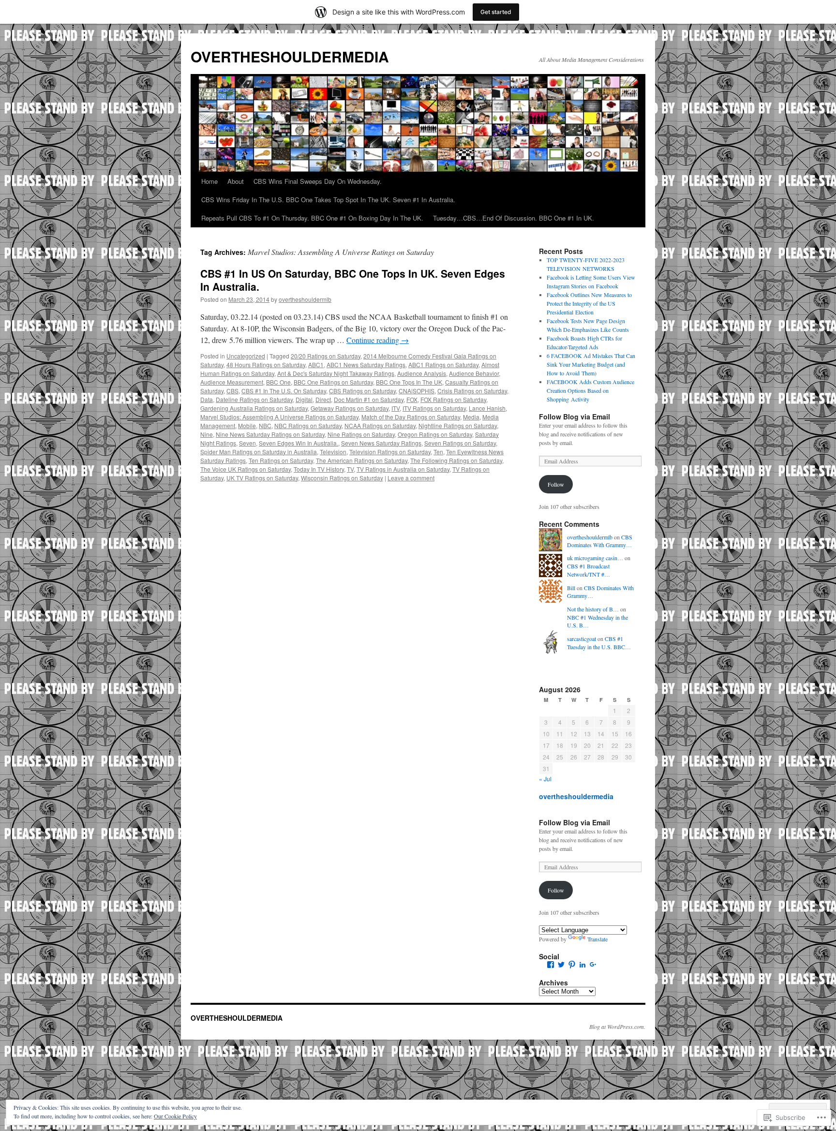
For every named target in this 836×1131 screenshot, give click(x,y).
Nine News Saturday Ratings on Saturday (270, 434)
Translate (597, 939)
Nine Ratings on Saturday (361, 434)
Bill (571, 588)
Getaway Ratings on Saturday (349, 408)
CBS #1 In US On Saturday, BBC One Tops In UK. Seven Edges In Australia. (352, 280)
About (235, 181)
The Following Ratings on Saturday (456, 460)
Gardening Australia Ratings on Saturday (254, 408)
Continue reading (377, 340)
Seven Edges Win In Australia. (298, 443)
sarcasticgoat (581, 638)
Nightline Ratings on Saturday (457, 425)
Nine (206, 434)
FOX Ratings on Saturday (453, 399)
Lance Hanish (487, 408)
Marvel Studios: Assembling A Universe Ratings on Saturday (279, 417)
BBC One (278, 382)
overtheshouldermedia (576, 796)
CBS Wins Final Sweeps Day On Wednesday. (318, 181)
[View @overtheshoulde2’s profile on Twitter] (561, 964)
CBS (232, 391)
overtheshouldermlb (305, 299)
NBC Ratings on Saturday (308, 425)
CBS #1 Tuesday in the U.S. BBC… (599, 643)
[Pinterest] (572, 964)
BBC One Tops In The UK (409, 382)
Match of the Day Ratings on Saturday (410, 417)
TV (350, 469)
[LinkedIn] (582, 964)
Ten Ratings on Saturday (281, 460)
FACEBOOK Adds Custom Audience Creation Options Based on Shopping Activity (590, 390)
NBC (265, 425)
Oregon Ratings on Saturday (435, 434)
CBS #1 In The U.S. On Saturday (283, 391)
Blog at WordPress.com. (617, 1026)
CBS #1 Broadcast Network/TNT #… (588, 570)
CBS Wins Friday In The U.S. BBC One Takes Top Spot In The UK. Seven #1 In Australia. (328, 199)
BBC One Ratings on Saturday (333, 382)
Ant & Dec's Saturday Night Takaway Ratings (335, 373)
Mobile (247, 425)
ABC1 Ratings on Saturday (443, 364)
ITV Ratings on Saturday (434, 408)
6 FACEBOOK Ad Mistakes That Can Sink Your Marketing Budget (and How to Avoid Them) (591, 364)
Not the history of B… (593, 609)
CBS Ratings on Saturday (362, 391)
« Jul (545, 778)
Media (471, 417)
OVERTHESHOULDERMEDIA (290, 56)
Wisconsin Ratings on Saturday (342, 478)
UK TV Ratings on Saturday (262, 478)
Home (209, 181)
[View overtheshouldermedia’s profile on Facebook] (550, 964)
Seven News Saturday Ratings (381, 443)
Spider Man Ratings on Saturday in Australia (258, 451)
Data (206, 399)
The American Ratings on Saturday (361, 460)
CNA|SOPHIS (416, 391)
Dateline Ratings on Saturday (254, 399)
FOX (412, 399)
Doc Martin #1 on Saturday (368, 399)
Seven (247, 443)
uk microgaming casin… (595, 558)
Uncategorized (245, 356)
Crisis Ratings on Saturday (472, 391)
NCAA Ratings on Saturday (380, 425)
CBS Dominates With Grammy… (599, 541)
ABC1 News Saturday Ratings (366, 364)
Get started (495, 11)
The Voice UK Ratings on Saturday (245, 469)
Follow (556, 484)
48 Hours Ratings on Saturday (265, 364)
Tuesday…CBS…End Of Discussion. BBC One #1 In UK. (513, 218)
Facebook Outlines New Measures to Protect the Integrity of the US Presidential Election (589, 303)
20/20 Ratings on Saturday (325, 356)
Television (333, 451)
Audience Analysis (421, 373)
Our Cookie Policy (175, 1116)
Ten (438, 451)
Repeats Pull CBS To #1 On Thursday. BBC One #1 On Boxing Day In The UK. (312, 218)
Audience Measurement (231, 382)
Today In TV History (319, 469)
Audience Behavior (474, 373)
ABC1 (316, 364)
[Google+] (593, 964)
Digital (304, 399)
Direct (323, 399)
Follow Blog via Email (574, 416)
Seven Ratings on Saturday (460, 443)
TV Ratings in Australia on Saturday (403, 469)
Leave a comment (411, 478)
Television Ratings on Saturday (390, 451)
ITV (395, 408)
